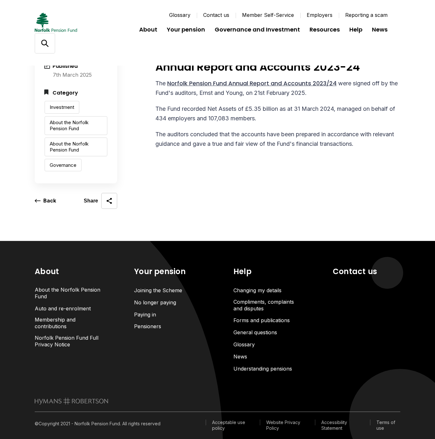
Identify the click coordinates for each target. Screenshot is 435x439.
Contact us (216, 15)
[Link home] (73, 22)
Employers (319, 15)
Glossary (179, 15)
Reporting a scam (366, 15)
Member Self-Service (268, 15)
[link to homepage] (71, 401)
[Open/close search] (44, 43)
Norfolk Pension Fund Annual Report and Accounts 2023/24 (252, 83)
